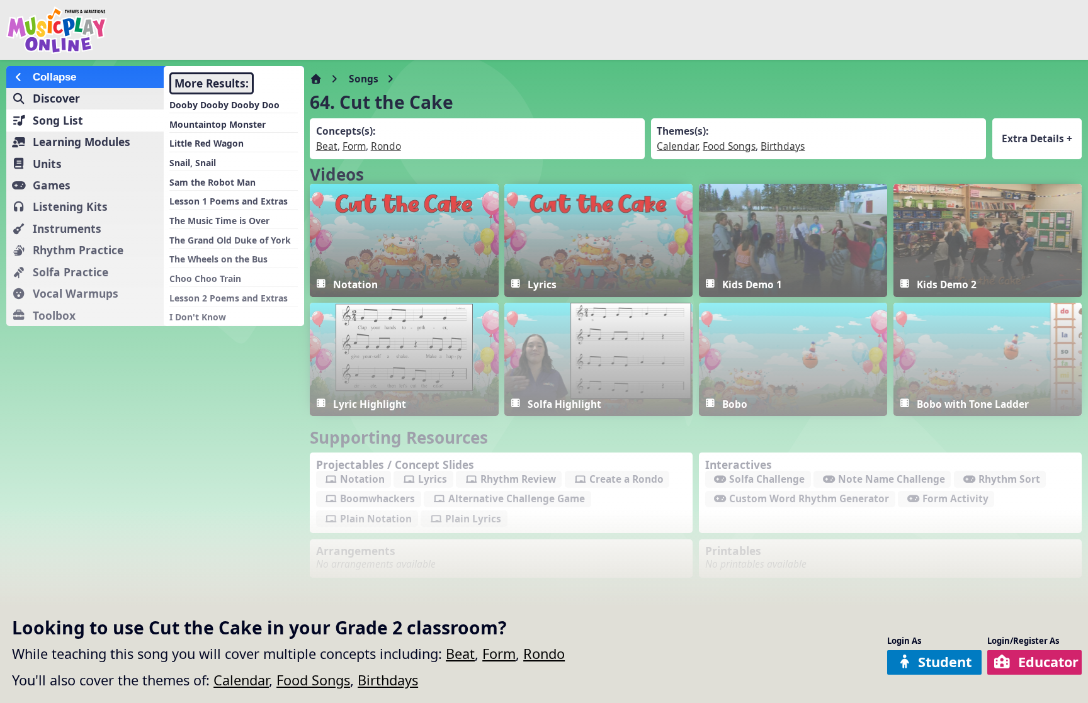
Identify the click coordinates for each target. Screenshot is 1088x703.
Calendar (241, 680)
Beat (460, 653)
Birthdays (388, 680)
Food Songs (313, 680)
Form (499, 653)
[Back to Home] (183, 30)
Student (945, 662)
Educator (1048, 662)
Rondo (544, 653)
